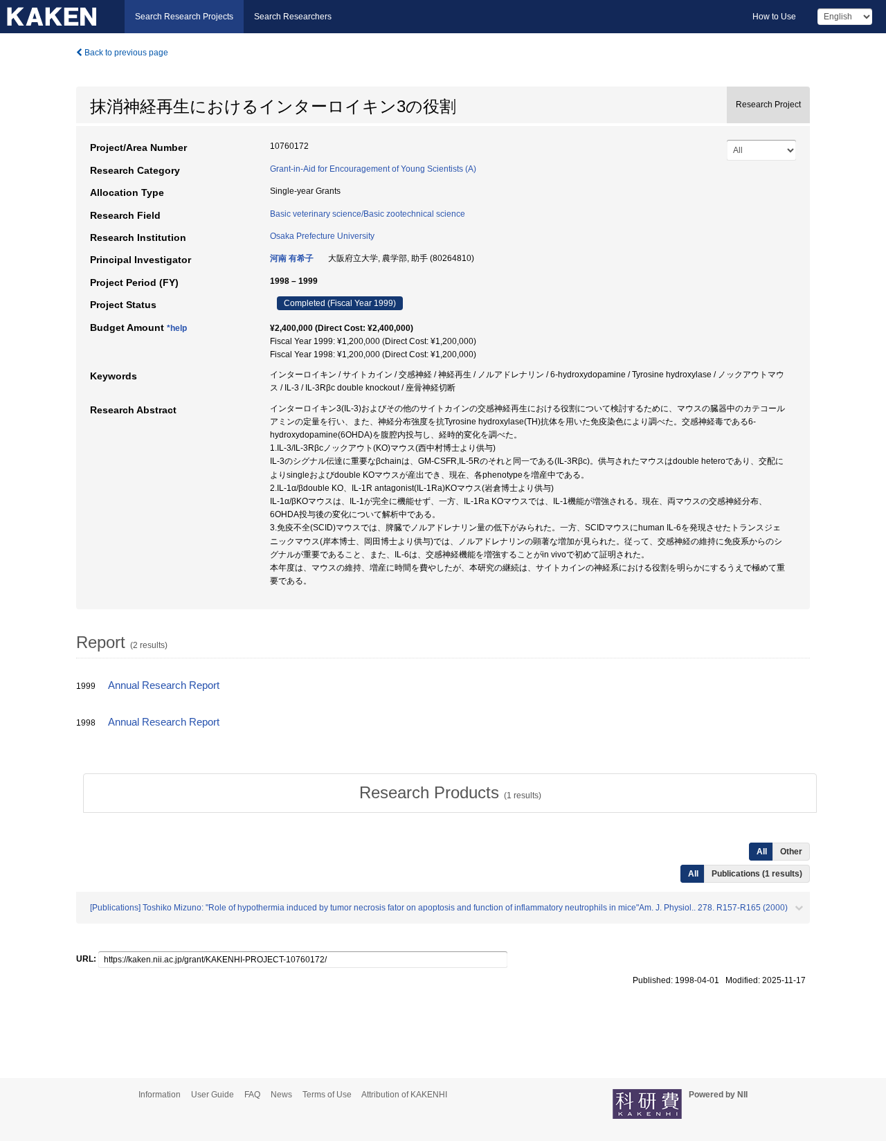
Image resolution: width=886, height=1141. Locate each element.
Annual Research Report (163, 685)
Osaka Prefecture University (322, 236)
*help (177, 328)
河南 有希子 (292, 258)
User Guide (212, 1094)
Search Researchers (293, 16)
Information (159, 1094)
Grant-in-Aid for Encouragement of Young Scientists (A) (373, 169)
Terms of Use (327, 1094)
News (281, 1094)
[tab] (450, 792)
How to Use (774, 16)
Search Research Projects (184, 16)
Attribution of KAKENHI (404, 1094)
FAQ (252, 1094)
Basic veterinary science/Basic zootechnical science (367, 214)
